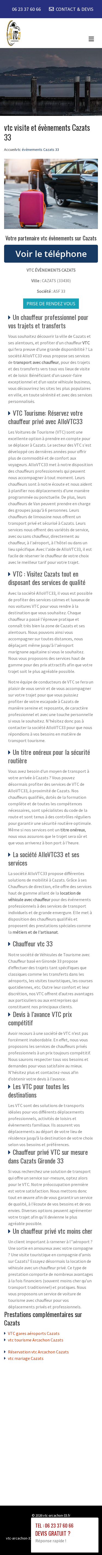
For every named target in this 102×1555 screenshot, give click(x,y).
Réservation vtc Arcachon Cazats (38, 1351)
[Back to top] (87, 1540)
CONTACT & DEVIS (74, 9)
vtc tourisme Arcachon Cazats (35, 1340)
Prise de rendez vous (51, 304)
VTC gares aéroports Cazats (34, 1333)
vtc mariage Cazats (26, 1358)
